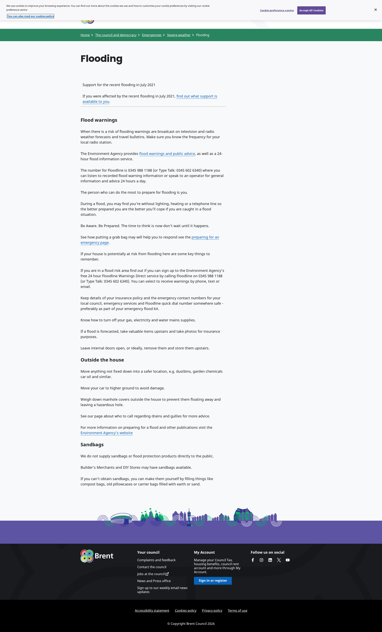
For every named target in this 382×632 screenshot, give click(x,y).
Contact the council (151, 567)
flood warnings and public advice (167, 153)
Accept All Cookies (311, 10)
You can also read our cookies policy (30, 16)
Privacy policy (212, 610)
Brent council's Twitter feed (279, 560)
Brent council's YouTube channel (288, 560)
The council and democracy (115, 35)
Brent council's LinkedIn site (270, 560)
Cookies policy (185, 610)
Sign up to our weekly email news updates (162, 590)
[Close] (375, 9)
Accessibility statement (152, 610)
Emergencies (152, 35)
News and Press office (154, 581)
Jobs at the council (151, 574)
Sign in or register (213, 580)
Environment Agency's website (107, 432)
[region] (191, 10)
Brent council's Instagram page (261, 560)
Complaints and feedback (156, 560)
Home (85, 35)
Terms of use (237, 610)
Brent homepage (97, 556)
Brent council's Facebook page (253, 560)
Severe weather (179, 35)
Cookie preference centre (277, 10)
